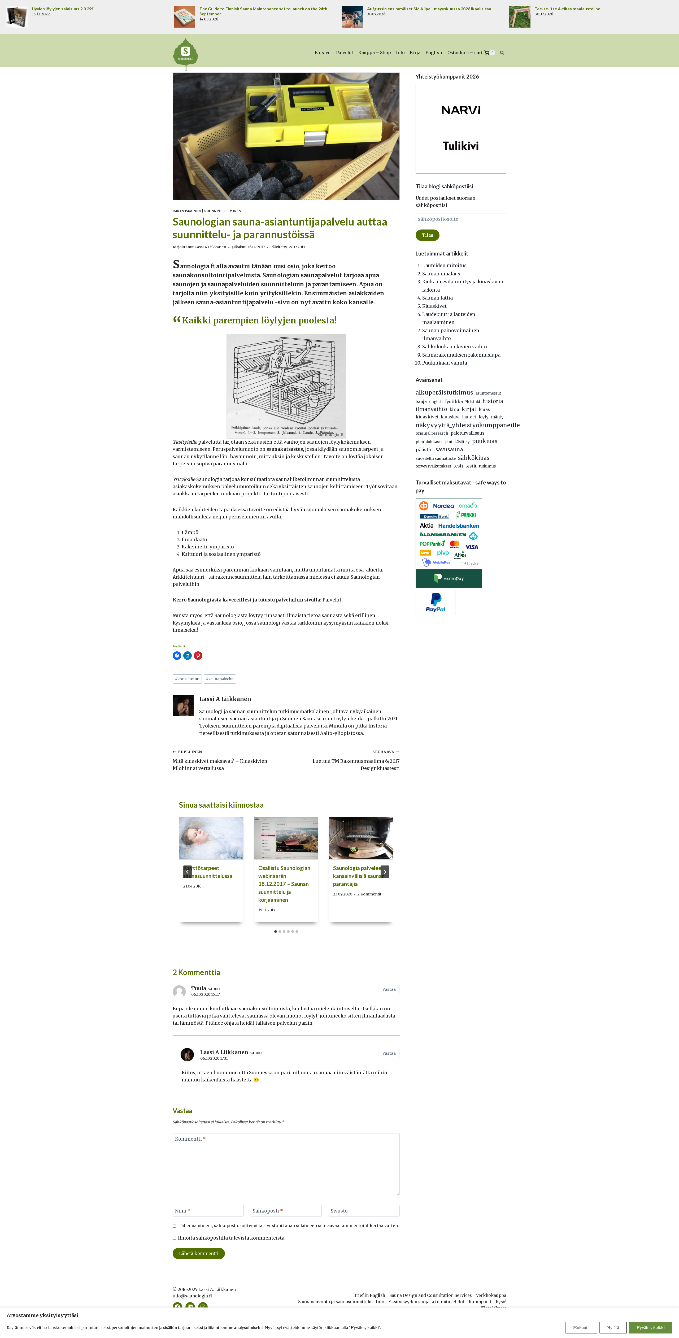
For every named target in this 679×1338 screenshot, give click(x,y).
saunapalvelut (220, 679)
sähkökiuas (473, 457)
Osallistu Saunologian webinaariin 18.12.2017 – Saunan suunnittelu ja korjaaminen (284, 884)
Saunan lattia (437, 298)
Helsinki (472, 402)
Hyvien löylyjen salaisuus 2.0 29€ (63, 8)
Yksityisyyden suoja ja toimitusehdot (426, 1301)
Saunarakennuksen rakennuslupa (461, 355)
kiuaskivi (450, 416)
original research (432, 433)
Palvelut (344, 52)
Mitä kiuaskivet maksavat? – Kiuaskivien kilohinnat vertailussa (220, 760)
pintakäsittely (457, 442)
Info (400, 52)
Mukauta (581, 1327)
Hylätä (613, 1327)
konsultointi (187, 679)
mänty (497, 416)
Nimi (182, 1211)
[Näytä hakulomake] (502, 52)
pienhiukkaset (429, 441)
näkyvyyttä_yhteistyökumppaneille (468, 425)
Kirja (415, 52)
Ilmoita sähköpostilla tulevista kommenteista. (231, 1238)
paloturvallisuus (467, 433)
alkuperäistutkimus (444, 392)
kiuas (484, 409)
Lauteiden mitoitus (444, 266)
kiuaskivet (427, 416)
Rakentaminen (187, 211)
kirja (454, 409)
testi (458, 466)
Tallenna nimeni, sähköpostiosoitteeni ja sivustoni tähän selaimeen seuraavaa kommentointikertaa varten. (289, 1225)
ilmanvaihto (431, 409)
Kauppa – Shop (374, 52)
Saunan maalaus (441, 274)
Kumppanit (480, 1301)
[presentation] (211, 838)
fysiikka (454, 401)
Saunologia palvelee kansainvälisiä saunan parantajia (359, 876)
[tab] (275, 931)
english (436, 402)
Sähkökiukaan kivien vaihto (454, 347)
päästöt (424, 450)
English (433, 52)
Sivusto (339, 1211)
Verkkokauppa (491, 1295)
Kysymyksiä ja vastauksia (202, 623)
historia (492, 401)
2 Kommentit (369, 894)
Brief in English (369, 1295)
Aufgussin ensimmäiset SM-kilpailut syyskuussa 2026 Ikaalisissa (429, 8)
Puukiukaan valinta (444, 363)
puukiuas (484, 441)
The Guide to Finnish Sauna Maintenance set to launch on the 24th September (263, 11)
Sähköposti (268, 1211)
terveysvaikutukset (433, 466)
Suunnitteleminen (222, 211)
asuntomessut (488, 393)
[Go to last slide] (187, 871)
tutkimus (487, 466)
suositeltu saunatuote (436, 458)
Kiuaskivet (434, 306)
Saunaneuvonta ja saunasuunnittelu (335, 1301)
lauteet (469, 416)
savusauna (449, 449)
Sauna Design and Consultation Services (430, 1295)
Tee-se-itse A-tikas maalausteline (567, 8)
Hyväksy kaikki (651, 1327)
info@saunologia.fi (192, 1295)
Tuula (198, 988)
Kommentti (190, 1139)
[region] (339, 1322)
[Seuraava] (385, 871)
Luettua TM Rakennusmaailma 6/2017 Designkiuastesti (356, 760)
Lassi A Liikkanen (210, 247)
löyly (484, 416)
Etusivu (323, 52)
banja (421, 401)
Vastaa (389, 989)
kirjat (469, 409)
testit (471, 466)
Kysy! (501, 1301)
